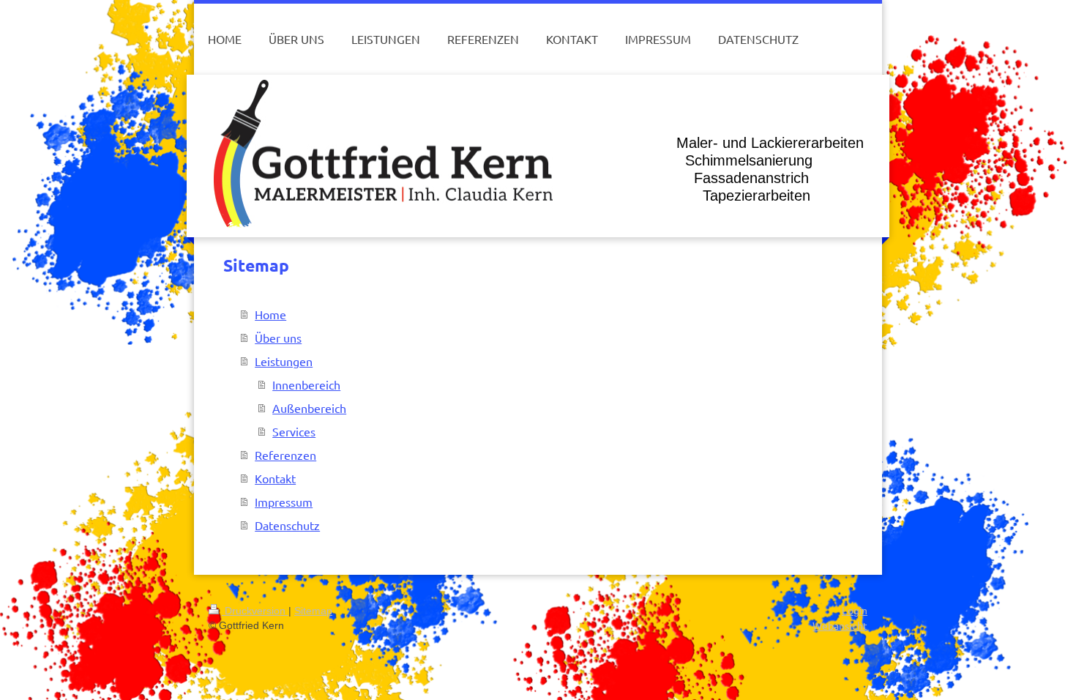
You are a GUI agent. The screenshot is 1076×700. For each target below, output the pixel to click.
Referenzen (285, 454)
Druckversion (255, 611)
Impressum (284, 501)
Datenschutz (287, 525)
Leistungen (284, 361)
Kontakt (275, 478)
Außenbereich (309, 408)
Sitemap (313, 611)
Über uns (278, 337)
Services (293, 431)
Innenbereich (306, 384)
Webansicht (839, 625)
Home (270, 314)
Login (854, 611)
